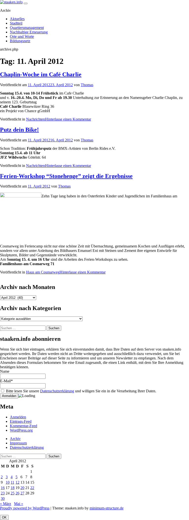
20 (22, 488)
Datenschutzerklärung (57, 391)
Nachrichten (35, 119)
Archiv (15, 439)
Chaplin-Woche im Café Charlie (40, 74)
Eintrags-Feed (21, 421)
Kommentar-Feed (23, 426)
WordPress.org (21, 430)
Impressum (18, 443)
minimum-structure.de (107, 508)
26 (17, 493)
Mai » (18, 504)
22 (32, 488)
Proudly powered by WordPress (24, 508)
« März (5, 504)
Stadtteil (16, 23)
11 (12, 482)
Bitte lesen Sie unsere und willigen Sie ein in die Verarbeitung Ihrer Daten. (80, 391)
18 (13, 488)
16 (3, 488)
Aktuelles (17, 19)
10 (8, 482)
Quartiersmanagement (27, 28)
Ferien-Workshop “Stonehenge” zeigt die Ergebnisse (66, 176)
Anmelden (18, 417)
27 (22, 493)
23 (3, 493)
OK (4, 517)
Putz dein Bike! (19, 129)
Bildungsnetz (20, 41)
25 (13, 493)
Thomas (87, 85)
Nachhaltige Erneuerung (29, 32)
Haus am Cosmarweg (43, 272)
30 (3, 498)
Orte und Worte (22, 36)
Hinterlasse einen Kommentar (68, 119)
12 (17, 482)
